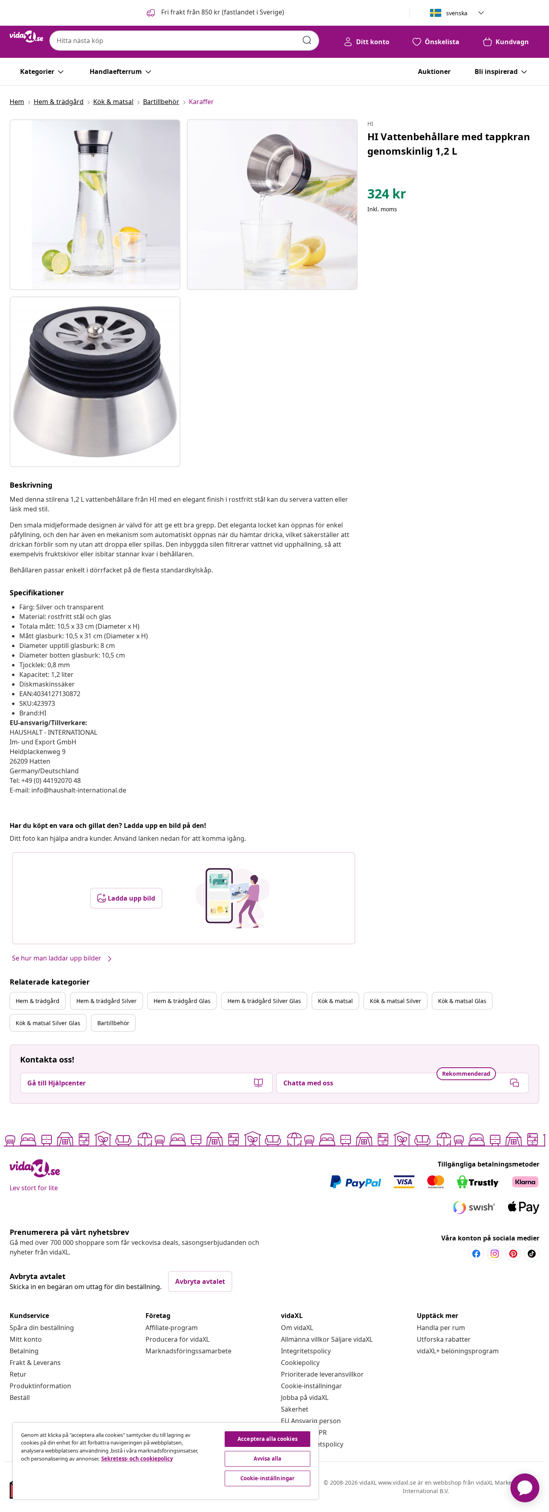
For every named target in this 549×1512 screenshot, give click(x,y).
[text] (386, 195)
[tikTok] (532, 1254)
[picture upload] (232, 898)
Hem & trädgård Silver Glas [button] (264, 1001)
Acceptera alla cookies (267, 1439)
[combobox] (184, 41)
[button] (214, 12)
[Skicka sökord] (307, 40)
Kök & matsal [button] (335, 1001)
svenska (456, 13)
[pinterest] (513, 1254)
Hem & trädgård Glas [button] (182, 1001)
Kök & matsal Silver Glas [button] (48, 1023)
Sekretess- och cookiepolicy (137, 1458)
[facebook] (476, 1254)
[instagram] (495, 1254)
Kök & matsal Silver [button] (395, 1001)
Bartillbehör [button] (113, 1023)
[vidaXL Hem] (26, 37)
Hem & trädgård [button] (37, 1001)
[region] (165, 1461)
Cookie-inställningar (311, 1385)
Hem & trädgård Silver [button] (106, 1001)
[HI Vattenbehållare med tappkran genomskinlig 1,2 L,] (95, 204)
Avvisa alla (267, 1458)
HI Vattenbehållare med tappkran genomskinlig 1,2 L (448, 143)
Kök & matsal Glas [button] (462, 1001)
